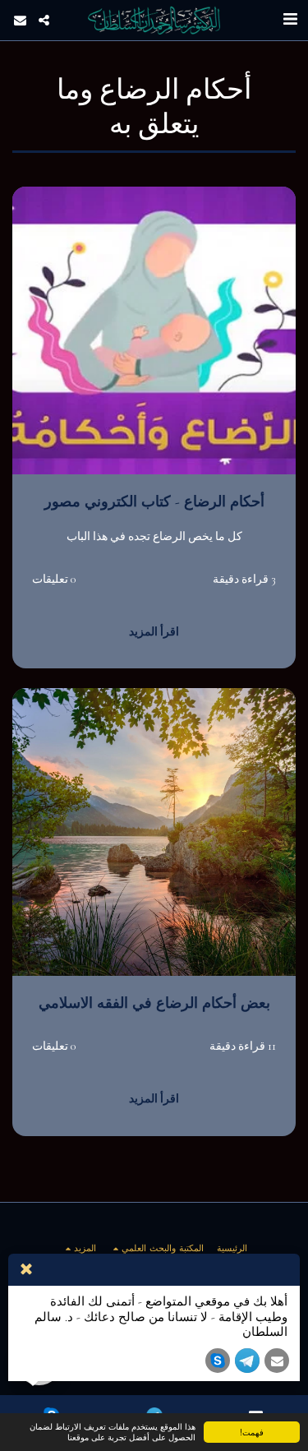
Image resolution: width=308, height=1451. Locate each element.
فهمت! (252, 1432)
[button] (290, 19)
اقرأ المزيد (154, 632)
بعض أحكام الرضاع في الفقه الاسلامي (154, 1003)
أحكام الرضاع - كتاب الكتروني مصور (154, 502)
